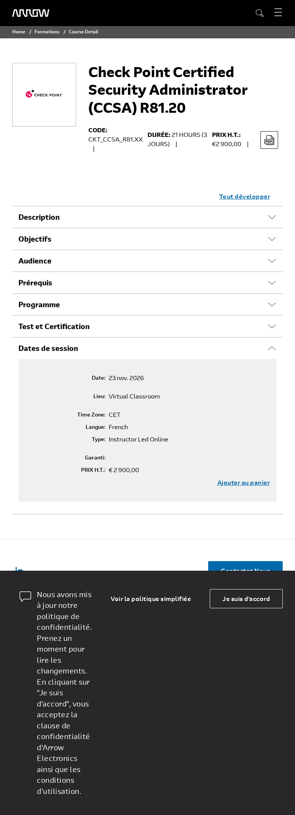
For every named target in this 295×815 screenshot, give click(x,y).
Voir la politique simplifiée (151, 598)
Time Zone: (91, 415)
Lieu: (99, 396)
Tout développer (244, 196)
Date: (99, 378)
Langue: (96, 427)
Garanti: (95, 457)
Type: (99, 439)
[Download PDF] (269, 140)
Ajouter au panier (243, 482)
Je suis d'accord (246, 598)
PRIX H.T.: (93, 470)
